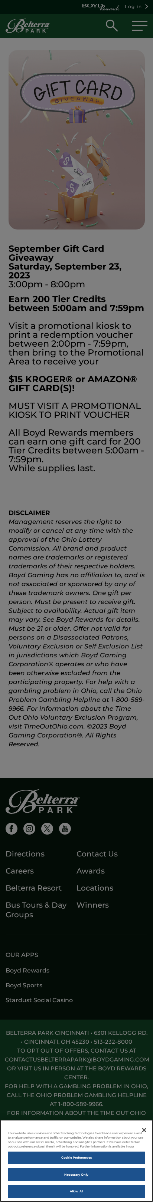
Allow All (76, 1191)
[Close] (144, 1130)
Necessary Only (76, 1174)
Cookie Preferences (76, 1157)
